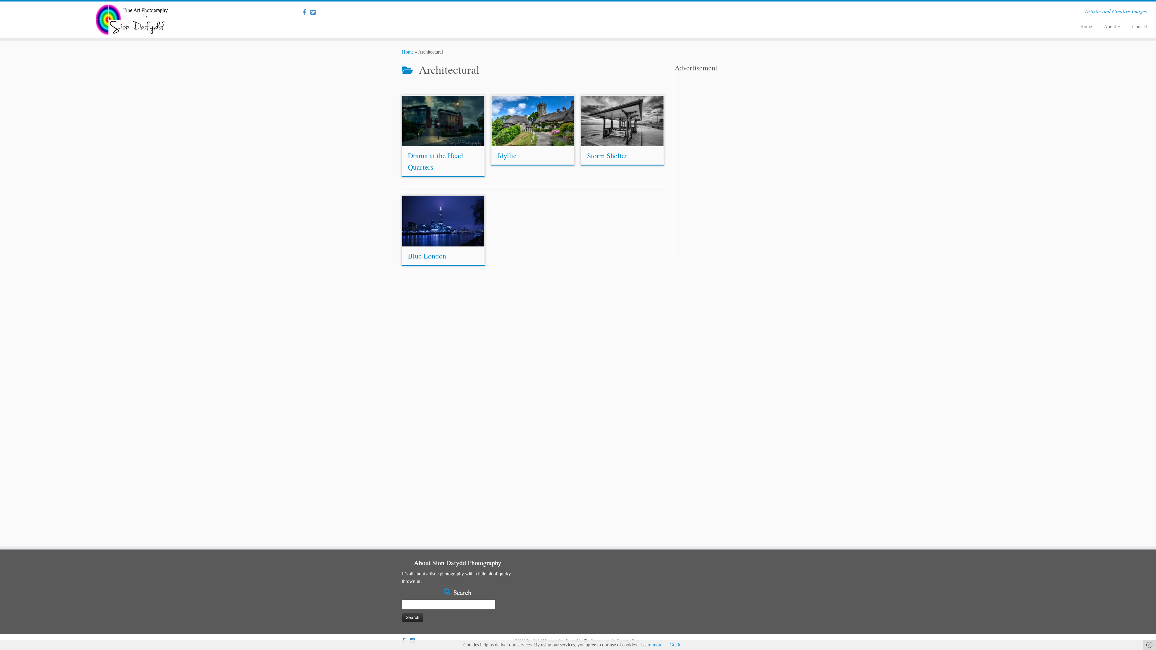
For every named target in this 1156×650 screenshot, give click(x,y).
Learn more (651, 644)
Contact (1139, 26)
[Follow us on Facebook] (306, 12)
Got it (675, 644)
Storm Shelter (607, 155)
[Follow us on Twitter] (315, 12)
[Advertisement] (714, 166)
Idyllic (507, 155)
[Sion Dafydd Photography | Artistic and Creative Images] (133, 20)
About (1110, 26)
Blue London (427, 256)
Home (1086, 26)
